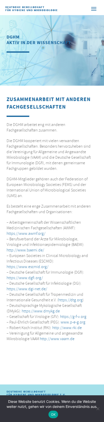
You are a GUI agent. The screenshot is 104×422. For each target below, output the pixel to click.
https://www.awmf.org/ (26, 233)
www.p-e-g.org (73, 322)
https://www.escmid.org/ (27, 266)
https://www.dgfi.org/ (25, 277)
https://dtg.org (70, 300)
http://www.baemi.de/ (25, 250)
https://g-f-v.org (73, 316)
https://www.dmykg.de (41, 311)
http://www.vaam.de (57, 338)
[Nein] (97, 408)
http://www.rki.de (67, 327)
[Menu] (94, 9)
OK (53, 414)
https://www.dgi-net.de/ (27, 288)
